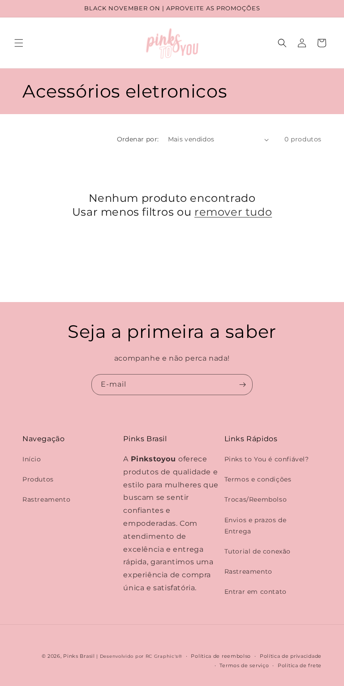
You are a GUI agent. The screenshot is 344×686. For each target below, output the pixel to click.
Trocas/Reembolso (255, 499)
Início (31, 459)
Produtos (38, 479)
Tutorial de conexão (257, 551)
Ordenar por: (138, 139)
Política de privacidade (291, 656)
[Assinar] (242, 384)
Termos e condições (258, 479)
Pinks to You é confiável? (266, 459)
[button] (19, 43)
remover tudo (233, 211)
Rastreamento (46, 499)
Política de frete (300, 665)
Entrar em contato (255, 592)
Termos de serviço (244, 665)
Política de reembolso (221, 656)
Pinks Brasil (79, 656)
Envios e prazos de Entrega (255, 525)
